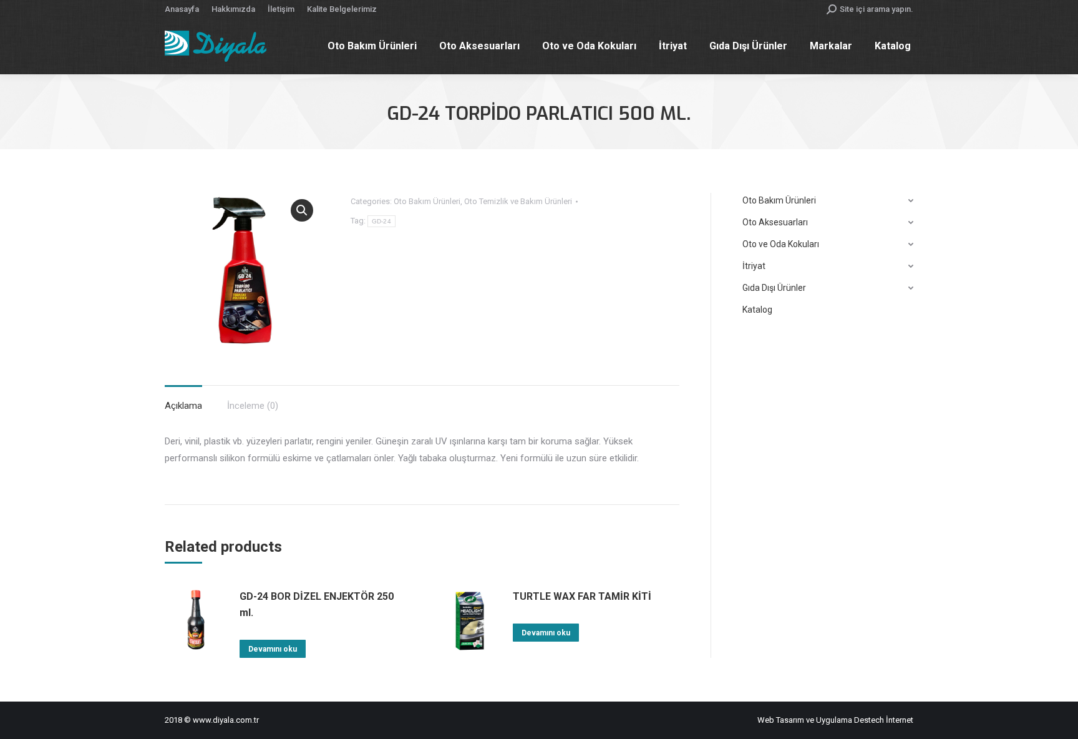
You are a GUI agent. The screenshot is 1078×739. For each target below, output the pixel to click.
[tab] (183, 399)
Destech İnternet (883, 720)
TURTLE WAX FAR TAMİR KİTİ (582, 596)
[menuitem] (182, 9)
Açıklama (183, 405)
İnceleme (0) (252, 405)
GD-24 (382, 221)
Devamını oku (272, 649)
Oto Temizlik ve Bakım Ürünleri (518, 201)
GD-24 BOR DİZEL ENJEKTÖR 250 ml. (317, 604)
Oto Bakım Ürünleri (427, 201)
